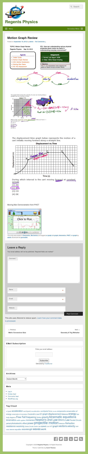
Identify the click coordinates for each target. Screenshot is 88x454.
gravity (45, 417)
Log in (10, 391)
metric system (20, 420)
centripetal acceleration (31, 411)
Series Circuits (29, 426)
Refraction (70, 423)
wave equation (16, 429)
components (61, 411)
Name (11, 289)
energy (72, 413)
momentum (30, 420)
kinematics (62, 235)
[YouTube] (76, 439)
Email (11, 298)
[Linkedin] (71, 439)
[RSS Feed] (81, 439)
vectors (62, 426)
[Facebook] (56, 439)
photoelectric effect (19, 423)
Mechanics (34, 235)
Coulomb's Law (33, 414)
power (31, 423)
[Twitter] (61, 439)
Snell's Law (37, 426)
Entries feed (12, 394)
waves (37, 429)
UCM (48, 426)
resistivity (20, 426)
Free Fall (21, 417)
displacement (54, 413)
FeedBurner (48, 363)
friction (39, 417)
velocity (71, 426)
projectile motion (46, 422)
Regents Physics (21, 21)
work (43, 429)
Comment (12, 258)
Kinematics (26, 235)
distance (65, 414)
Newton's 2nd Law (46, 420)
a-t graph (49, 235)
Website (11, 308)
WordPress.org (13, 399)
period (8, 423)
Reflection (62, 423)
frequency (31, 417)
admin (31, 42)
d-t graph (55, 235)
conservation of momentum (19, 414)
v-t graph (74, 235)
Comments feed (13, 396)
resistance (11, 426)
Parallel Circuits (75, 420)
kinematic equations (62, 417)
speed (43, 426)
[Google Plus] (66, 439)
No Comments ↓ (40, 42)
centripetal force (46, 411)
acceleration (17, 410)
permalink (24, 237)
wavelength (27, 429)
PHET (68, 235)
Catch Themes (51, 448)
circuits (54, 411)
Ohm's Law (64, 419)
